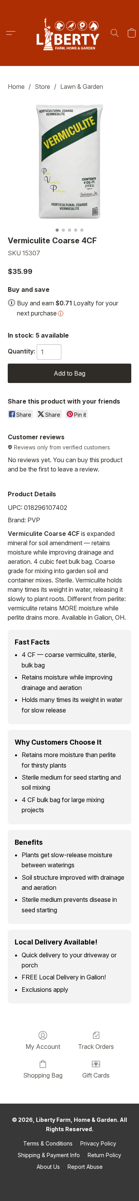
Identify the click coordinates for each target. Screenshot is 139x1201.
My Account (42, 1046)
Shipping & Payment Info (49, 1155)
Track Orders (96, 1046)
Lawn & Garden (81, 86)
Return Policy (104, 1155)
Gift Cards (96, 1075)
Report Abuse (85, 1166)
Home (16, 86)
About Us (48, 1166)
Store (42, 86)
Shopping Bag (43, 1075)
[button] (69, 33)
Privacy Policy (98, 1143)
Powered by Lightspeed (69, 1180)
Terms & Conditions (48, 1143)
